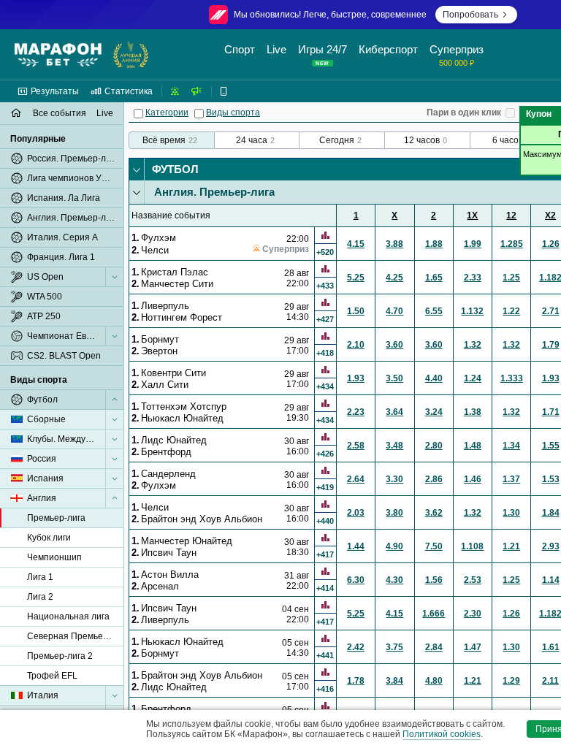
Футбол (175, 169)
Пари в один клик (464, 112)
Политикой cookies (441, 734)
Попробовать (470, 14)
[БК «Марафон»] (58, 54)
